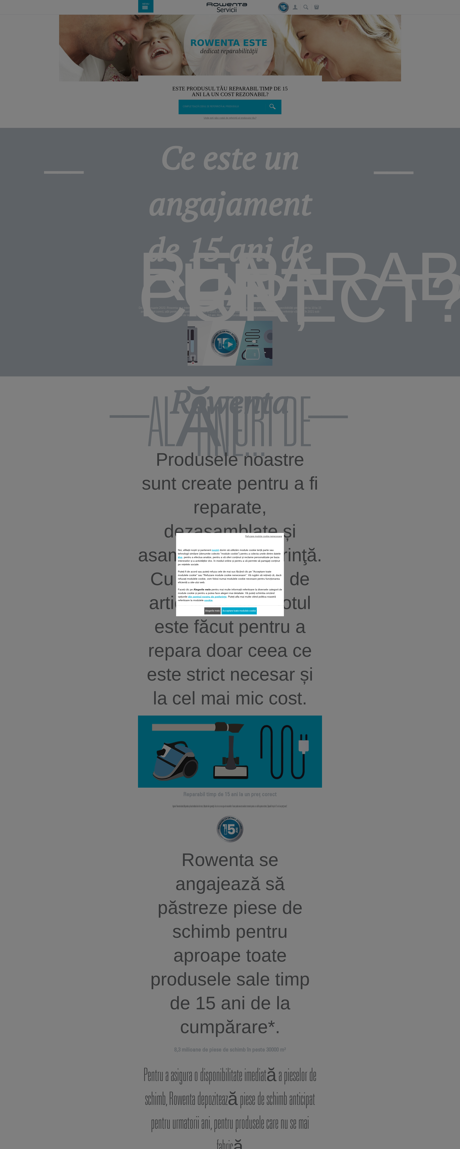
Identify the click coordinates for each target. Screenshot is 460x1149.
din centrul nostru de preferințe (207, 596)
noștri (215, 549)
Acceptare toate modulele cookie (239, 611)
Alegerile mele (212, 611)
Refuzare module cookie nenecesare (263, 536)
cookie (208, 600)
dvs (180, 557)
